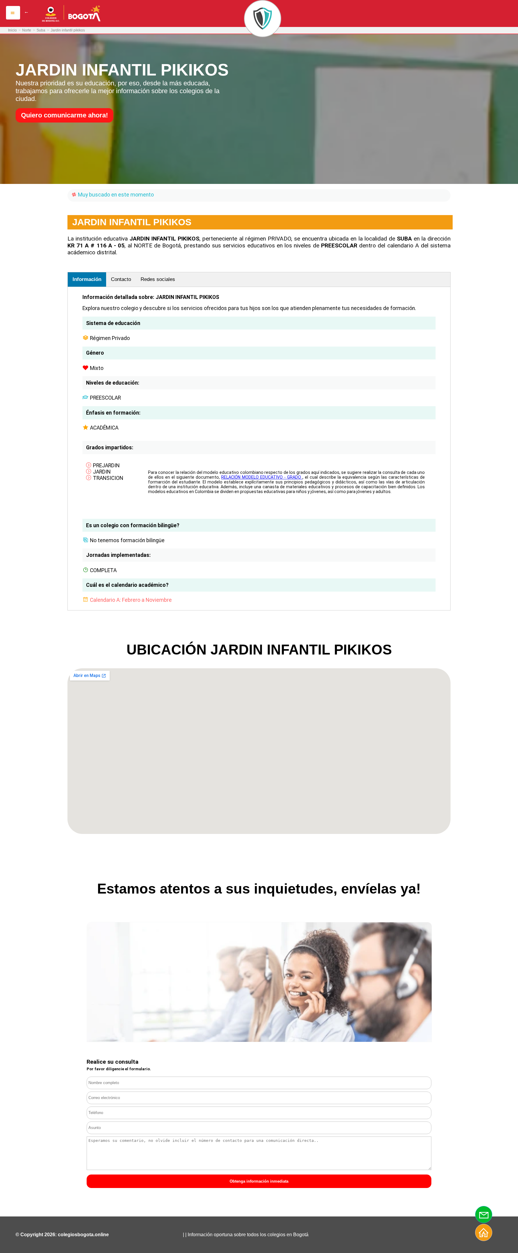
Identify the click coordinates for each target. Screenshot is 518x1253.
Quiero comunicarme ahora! (64, 115)
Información (87, 279)
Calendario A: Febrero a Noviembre (131, 600)
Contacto (121, 279)
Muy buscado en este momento (115, 195)
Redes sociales (158, 279)
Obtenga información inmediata (259, 1181)
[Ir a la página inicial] (484, 1235)
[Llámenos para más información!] (484, 1217)
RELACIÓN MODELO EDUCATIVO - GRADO (261, 477)
